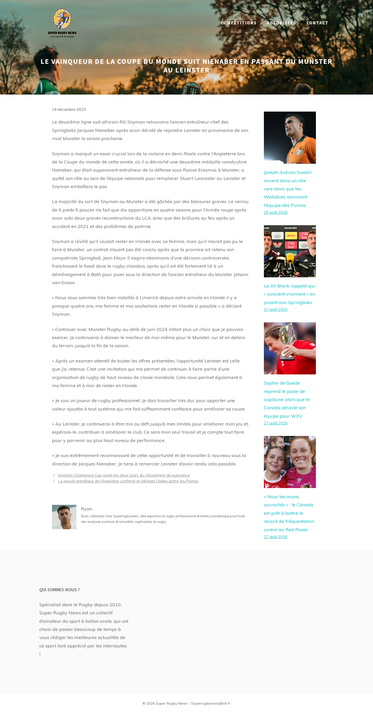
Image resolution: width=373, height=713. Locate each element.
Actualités (281, 23)
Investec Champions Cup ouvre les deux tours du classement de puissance (124, 475)
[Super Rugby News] (62, 22)
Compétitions (239, 23)
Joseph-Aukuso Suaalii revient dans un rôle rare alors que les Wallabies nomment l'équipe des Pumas (288, 188)
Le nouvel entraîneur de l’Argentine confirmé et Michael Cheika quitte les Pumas (128, 481)
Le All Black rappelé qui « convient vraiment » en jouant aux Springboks (289, 294)
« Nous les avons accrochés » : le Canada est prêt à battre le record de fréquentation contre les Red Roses (289, 513)
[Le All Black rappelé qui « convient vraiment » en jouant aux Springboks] (290, 273)
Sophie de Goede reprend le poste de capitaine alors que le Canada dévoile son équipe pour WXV (287, 399)
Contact (318, 23)
